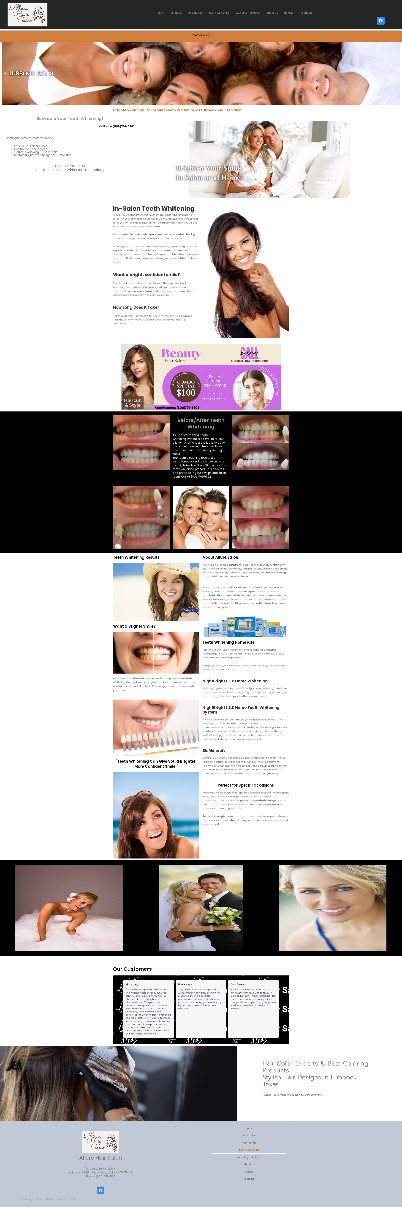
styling (283, 568)
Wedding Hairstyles (248, 13)
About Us (272, 13)
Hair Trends (195, 13)
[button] (5, 73)
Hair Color (175, 13)
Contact (289, 13)
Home (159, 13)
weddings (230, 820)
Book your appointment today (142, 291)
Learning (306, 13)
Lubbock (236, 564)
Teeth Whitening (219, 13)
